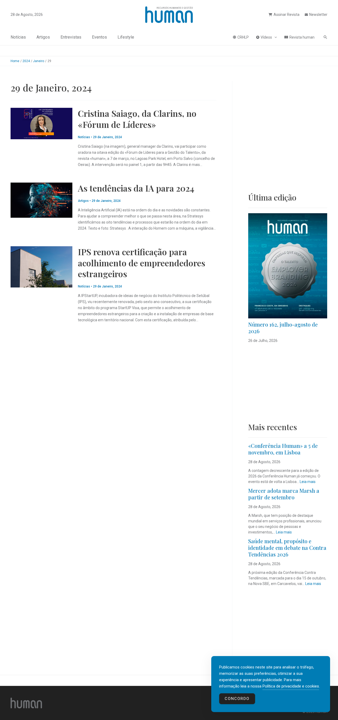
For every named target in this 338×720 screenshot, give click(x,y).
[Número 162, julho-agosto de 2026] (287, 265)
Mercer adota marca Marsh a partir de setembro (283, 494)
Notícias (18, 37)
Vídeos (266, 37)
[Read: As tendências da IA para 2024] (41, 200)
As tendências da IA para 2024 (136, 188)
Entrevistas (70, 37)
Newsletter (318, 14)
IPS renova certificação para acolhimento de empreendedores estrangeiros (141, 262)
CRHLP (243, 37)
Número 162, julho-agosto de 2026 (283, 328)
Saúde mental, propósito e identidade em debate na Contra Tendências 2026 (287, 547)
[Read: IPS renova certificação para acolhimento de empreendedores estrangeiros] (41, 266)
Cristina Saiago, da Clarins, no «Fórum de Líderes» (137, 119)
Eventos (99, 37)
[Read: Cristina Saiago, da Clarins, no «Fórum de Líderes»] (41, 123)
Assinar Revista (286, 14)
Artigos (43, 37)
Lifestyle (126, 37)
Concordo (237, 698)
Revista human (301, 37)
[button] (274, 37)
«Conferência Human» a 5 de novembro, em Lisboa (283, 449)
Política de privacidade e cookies (290, 686)
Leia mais (308, 482)
